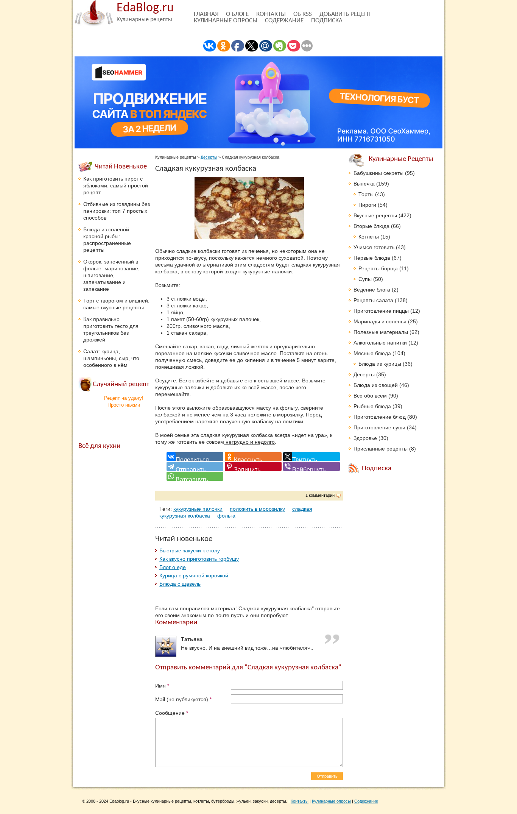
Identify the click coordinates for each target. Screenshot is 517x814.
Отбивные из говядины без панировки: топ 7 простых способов (116, 211)
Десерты (209, 157)
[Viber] (311, 466)
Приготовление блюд (379, 417)
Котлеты (368, 237)
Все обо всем (370, 396)
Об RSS (302, 14)
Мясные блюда (372, 353)
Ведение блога (371, 290)
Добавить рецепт (345, 14)
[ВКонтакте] (195, 456)
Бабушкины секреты (378, 173)
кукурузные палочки (198, 509)
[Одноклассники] (253, 456)
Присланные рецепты (380, 449)
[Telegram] (195, 466)
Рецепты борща (378, 268)
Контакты (271, 14)
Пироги (367, 205)
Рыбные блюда (372, 406)
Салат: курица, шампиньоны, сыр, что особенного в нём (111, 358)
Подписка (327, 20)
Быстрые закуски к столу (189, 550)
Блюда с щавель (180, 584)
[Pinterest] (253, 466)
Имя (162, 686)
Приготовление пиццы (381, 311)
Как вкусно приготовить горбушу (199, 559)
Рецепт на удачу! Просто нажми (123, 401)
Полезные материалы (380, 332)
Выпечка (364, 184)
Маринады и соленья (379, 321)
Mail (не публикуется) (183, 699)
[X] (311, 456)
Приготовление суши (379, 427)
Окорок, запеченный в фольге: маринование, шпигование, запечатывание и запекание (111, 275)
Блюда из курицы (379, 364)
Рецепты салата (373, 300)
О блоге (237, 14)
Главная (206, 14)
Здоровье (365, 438)
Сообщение (171, 713)
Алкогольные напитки (380, 343)
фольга (226, 516)
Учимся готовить (373, 247)
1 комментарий (320, 495)
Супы (365, 279)
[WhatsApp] (195, 476)
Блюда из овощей (375, 385)
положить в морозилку (257, 509)
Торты (366, 194)
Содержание (284, 20)
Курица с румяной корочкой (193, 575)
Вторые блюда (371, 226)
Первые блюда (371, 258)
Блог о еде (172, 567)
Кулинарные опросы (225, 20)
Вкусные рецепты (375, 215)
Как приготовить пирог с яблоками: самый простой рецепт (115, 185)
